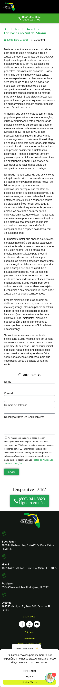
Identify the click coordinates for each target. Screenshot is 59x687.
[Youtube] (37, 624)
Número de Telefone (15, 405)
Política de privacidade (29, 643)
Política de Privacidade (43, 460)
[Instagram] (29, 624)
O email (8, 393)
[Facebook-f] (22, 624)
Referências (29, 638)
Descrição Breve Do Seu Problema (24, 417)
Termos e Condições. (13, 463)
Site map (29, 632)
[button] (53, 6)
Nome (7, 381)
